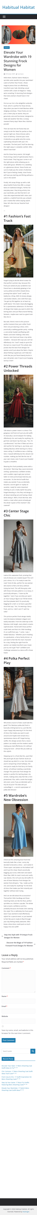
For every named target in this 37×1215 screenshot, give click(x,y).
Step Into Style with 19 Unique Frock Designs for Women (18, 936)
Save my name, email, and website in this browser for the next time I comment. (17, 1031)
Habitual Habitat (18, 7)
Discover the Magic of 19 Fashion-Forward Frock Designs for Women (19, 944)
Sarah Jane (20, 74)
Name (5, 996)
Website (5, 1016)
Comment (6, 968)
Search (32, 1051)
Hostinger (26, 1212)
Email (4, 1006)
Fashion (7, 47)
